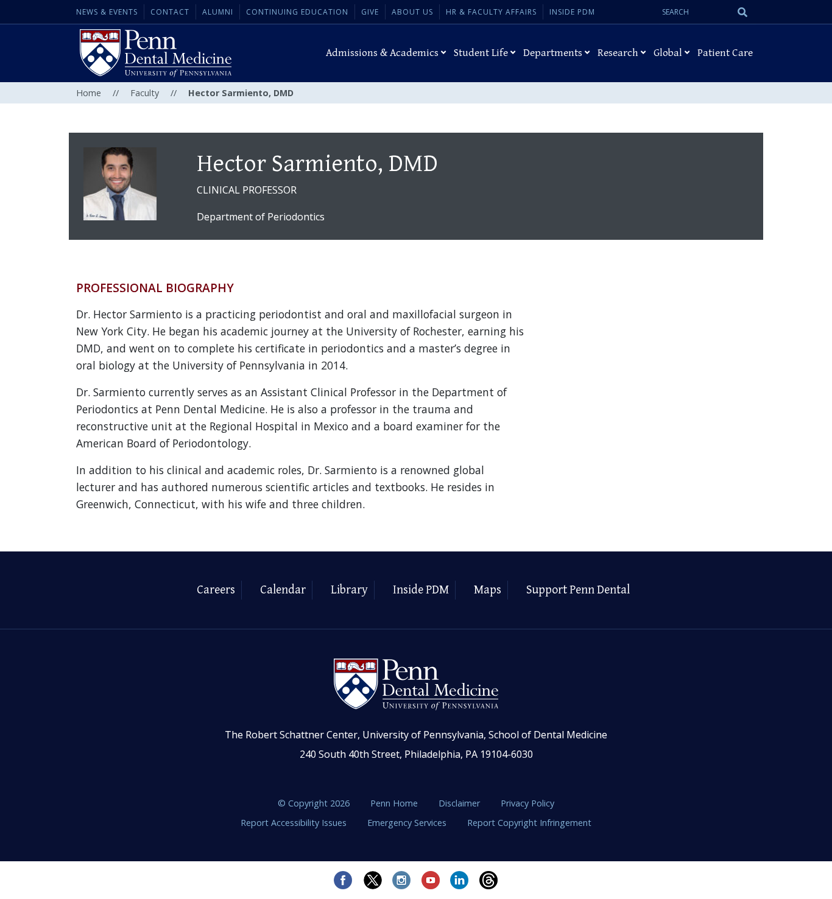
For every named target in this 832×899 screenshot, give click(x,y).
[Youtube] (430, 880)
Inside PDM (572, 12)
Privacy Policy (527, 803)
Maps (487, 590)
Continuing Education (297, 12)
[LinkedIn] (460, 880)
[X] (372, 880)
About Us (412, 12)
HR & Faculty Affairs (491, 12)
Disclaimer (460, 803)
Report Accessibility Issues (295, 822)
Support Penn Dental (578, 590)
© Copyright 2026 (314, 803)
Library (349, 590)
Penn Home (395, 803)
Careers (216, 590)
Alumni (217, 12)
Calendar (283, 590)
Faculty (144, 93)
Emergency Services (408, 822)
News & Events (107, 12)
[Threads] (489, 880)
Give (370, 12)
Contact (169, 12)
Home (88, 93)
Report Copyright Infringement (529, 822)
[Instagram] (401, 880)
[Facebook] (343, 880)
